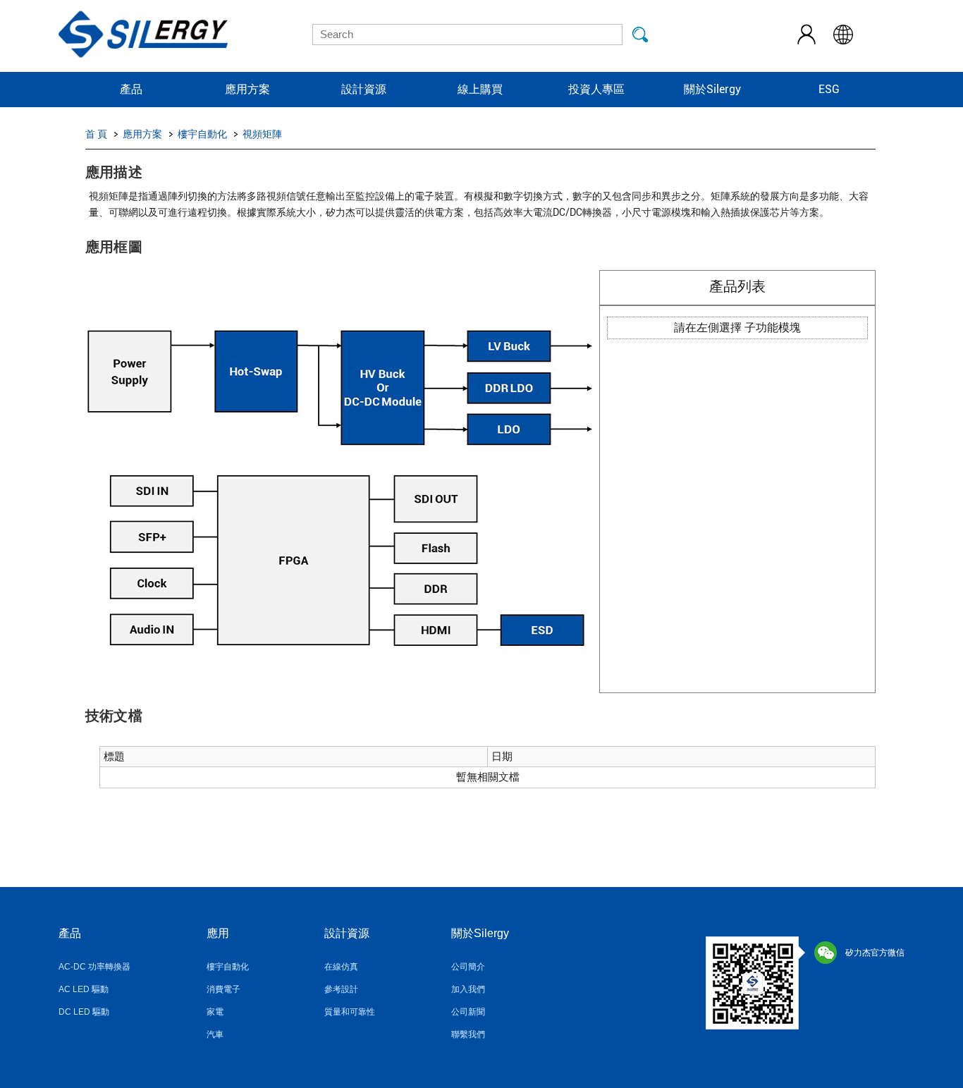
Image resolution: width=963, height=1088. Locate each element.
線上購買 (480, 89)
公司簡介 (468, 967)
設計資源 (363, 89)
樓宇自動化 (202, 134)
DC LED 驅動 (84, 1012)
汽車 (215, 1034)
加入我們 (468, 989)
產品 (131, 89)
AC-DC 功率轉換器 (94, 967)
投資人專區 (596, 89)
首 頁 (96, 134)
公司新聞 (468, 1012)
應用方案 (247, 89)
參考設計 (341, 989)
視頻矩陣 (262, 134)
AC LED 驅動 (84, 989)
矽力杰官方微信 (874, 953)
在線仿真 (341, 967)
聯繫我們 (468, 1034)
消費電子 (223, 989)
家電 (215, 1012)
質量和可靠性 (349, 1012)
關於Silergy (712, 89)
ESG (829, 89)
